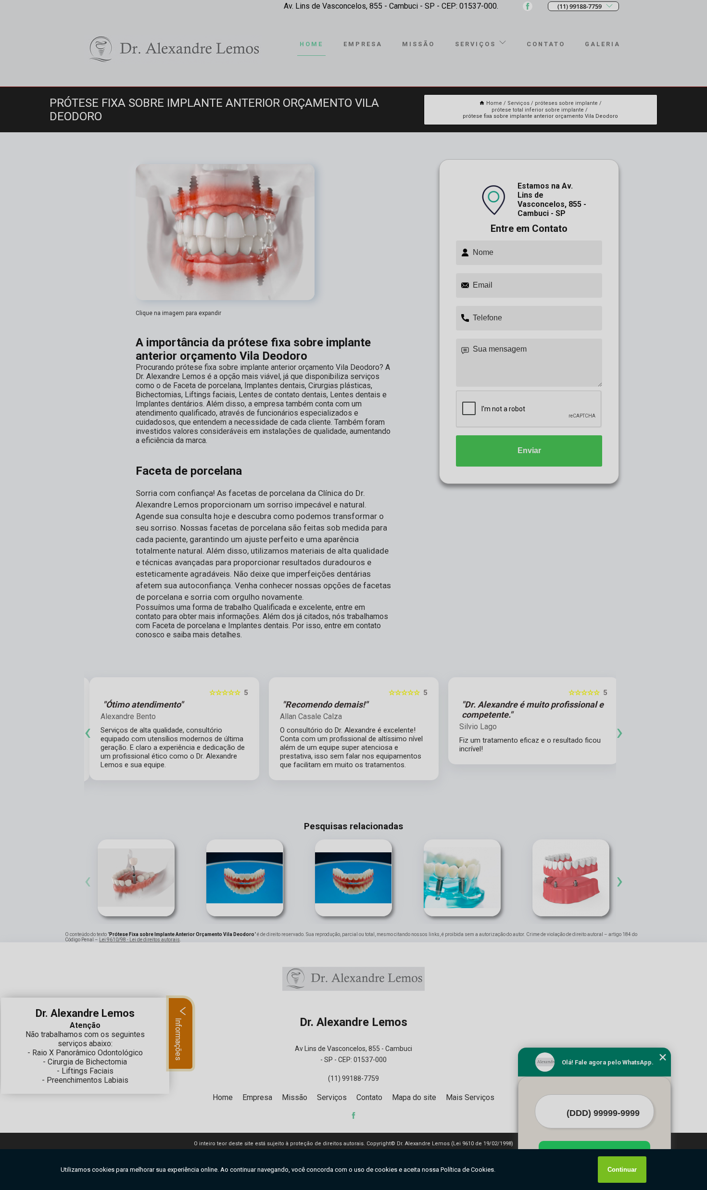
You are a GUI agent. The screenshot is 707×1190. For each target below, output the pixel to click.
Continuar (622, 1169)
